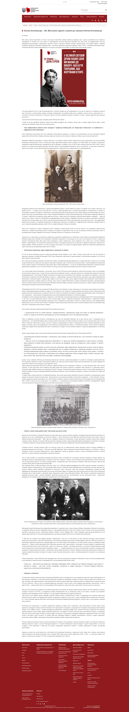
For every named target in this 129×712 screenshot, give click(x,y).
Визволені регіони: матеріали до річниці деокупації (91, 665)
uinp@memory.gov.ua (44, 701)
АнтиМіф (89, 675)
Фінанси (74, 682)
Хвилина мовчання (91, 16)
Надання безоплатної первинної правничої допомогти (77, 678)
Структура (24, 650)
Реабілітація (53, 16)
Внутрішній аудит (25, 663)
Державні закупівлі (77, 663)
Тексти (82, 16)
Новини (89, 647)
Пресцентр (75, 16)
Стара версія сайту (94, 1)
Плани (23, 652)
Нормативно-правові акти (40, 16)
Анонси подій (90, 650)
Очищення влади (25, 668)
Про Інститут (27, 16)
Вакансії (23, 660)
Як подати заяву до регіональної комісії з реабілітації (62, 666)
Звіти (23, 655)
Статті (35, 25)
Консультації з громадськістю (79, 654)
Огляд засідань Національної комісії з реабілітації (63, 661)
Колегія (23, 657)
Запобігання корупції (26, 665)
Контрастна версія (102, 3)
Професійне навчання (26, 670)
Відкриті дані (75, 660)
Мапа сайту (104, 1)
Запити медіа (90, 652)
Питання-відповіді (62, 670)
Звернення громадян (77, 647)
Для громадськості (64, 16)
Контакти (101, 16)
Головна (25, 25)
